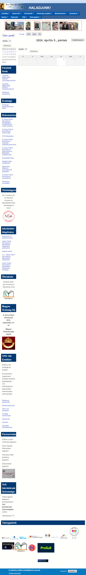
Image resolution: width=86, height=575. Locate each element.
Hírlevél (5, 422)
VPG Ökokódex (8, 136)
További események (6, 415)
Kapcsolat (14, 17)
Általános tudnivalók (6, 401)
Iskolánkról (72, 13)
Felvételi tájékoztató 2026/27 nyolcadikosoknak (9, 78)
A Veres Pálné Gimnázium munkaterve (7, 176)
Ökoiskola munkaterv (6, 182)
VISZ (23, 17)
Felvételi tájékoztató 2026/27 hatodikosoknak (8, 86)
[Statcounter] (43, 560)
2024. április (8, 35)
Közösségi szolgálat (43, 13)
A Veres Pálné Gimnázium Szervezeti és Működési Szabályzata (7, 151)
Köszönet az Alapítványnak (7, 237)
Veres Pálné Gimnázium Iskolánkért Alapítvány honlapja (6, 266)
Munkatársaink (59, 13)
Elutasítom (72, 571)
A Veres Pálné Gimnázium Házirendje (7, 131)
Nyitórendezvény (8, 405)
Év (40, 34)
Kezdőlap (4, 13)
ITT (12, 515)
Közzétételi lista (8, 158)
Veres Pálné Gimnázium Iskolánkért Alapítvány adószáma (6, 244)
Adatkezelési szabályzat (7, 162)
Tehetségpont (33, 17)
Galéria (3, 17)
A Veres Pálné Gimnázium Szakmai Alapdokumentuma (9, 142)
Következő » (80, 40)
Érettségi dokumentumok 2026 (8, 106)
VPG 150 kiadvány (5, 410)
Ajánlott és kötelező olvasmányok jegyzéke (7, 169)
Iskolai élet (15, 13)
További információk (15, 573)
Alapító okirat (7, 251)
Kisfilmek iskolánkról (6, 93)
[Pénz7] (74, 538)
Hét (28, 34)
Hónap (22, 34)
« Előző (74, 40)
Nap (34, 34)
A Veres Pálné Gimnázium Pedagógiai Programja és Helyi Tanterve (7, 122)
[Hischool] (26, 552)
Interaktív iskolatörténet (7, 426)
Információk (27, 13)
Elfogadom (63, 571)
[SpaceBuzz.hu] (8, 552)
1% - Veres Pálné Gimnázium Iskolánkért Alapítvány (8, 257)
